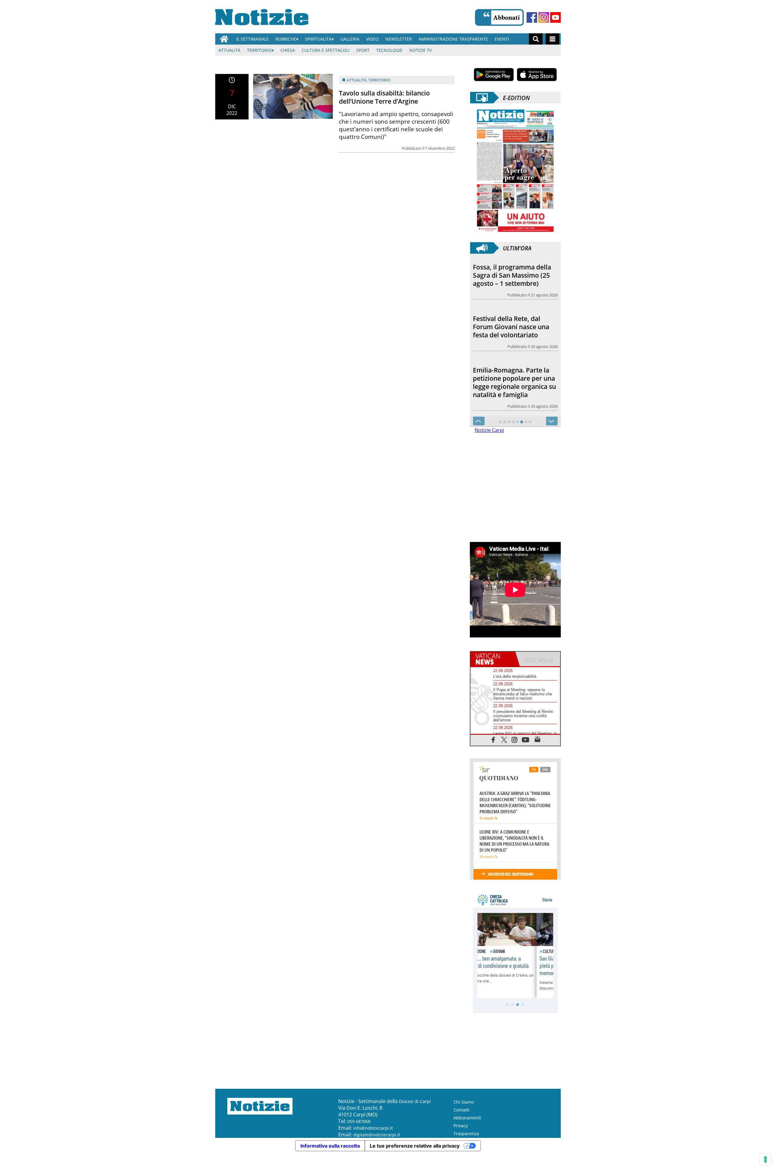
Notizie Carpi (489, 430)
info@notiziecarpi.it (373, 1128)
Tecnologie (389, 50)
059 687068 (358, 1121)
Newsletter (398, 39)
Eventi (502, 39)
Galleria (350, 39)
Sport (363, 50)
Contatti (461, 1110)
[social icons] (493, 739)
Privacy (460, 1125)
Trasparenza (466, 1133)
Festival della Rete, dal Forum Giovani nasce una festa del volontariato (511, 275)
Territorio (259, 50)
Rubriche (286, 39)
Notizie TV (420, 50)
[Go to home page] (224, 39)
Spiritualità (318, 39)
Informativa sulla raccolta (330, 1146)
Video (372, 39)
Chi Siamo (463, 1102)
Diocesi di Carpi (415, 1101)
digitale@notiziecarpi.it (376, 1135)
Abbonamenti (467, 1118)
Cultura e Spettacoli (326, 50)
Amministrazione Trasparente (453, 39)
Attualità (229, 50)
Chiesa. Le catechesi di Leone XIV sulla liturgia (507, 387)
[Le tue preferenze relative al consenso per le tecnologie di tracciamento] (765, 1159)
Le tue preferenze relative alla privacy (415, 1146)
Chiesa (287, 50)
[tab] (492, 659)
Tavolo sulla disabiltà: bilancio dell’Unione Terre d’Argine (384, 97)
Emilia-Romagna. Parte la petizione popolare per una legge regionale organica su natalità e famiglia (514, 333)
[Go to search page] (536, 39)
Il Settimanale (252, 39)
